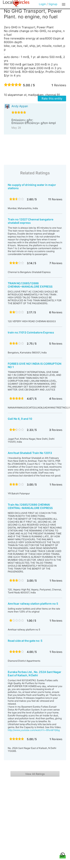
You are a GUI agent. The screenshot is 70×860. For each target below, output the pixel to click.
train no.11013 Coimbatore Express (31, 332)
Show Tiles (64, 4)
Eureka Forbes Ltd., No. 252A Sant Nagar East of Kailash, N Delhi (34, 673)
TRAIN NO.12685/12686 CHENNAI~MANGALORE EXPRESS (30, 285)
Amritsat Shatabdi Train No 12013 (30, 453)
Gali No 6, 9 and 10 (20, 418)
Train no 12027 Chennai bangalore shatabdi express (30, 221)
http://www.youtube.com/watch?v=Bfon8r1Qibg (34, 730)
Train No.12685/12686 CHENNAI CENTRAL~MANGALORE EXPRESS (30, 506)
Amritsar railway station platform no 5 (33, 603)
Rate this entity (52, 98)
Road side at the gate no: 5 (25, 640)
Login (42, 4)
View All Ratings (35, 773)
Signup (52, 4)
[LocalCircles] (16, 3)
